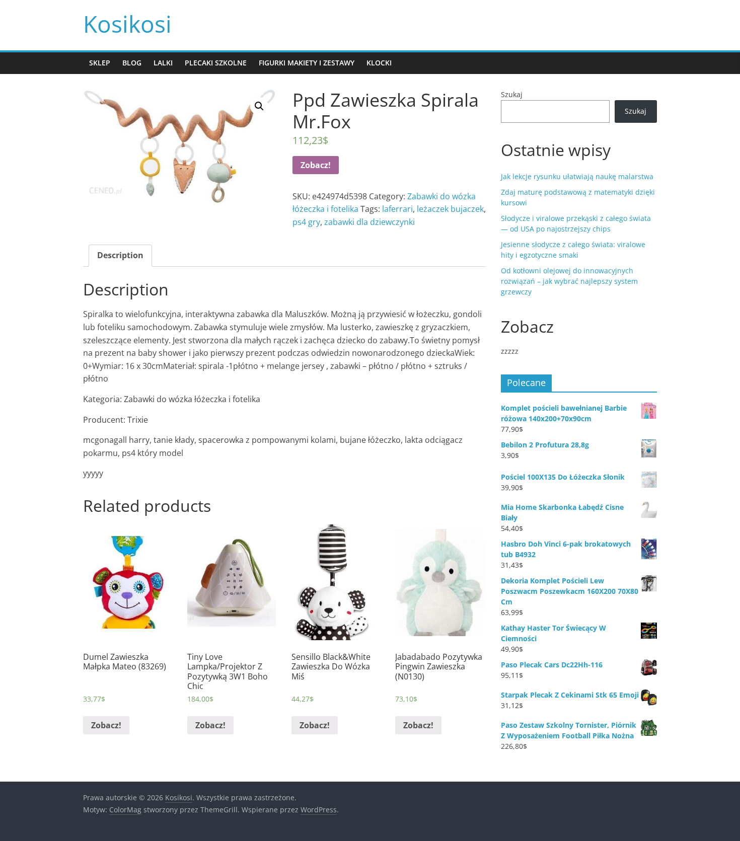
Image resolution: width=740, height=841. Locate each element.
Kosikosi (127, 23)
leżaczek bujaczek (450, 208)
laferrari (397, 208)
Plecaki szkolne (216, 62)
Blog (131, 62)
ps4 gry (306, 221)
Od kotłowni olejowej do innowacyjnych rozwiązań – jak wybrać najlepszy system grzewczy (569, 281)
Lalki (163, 62)
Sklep (99, 62)
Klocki (379, 62)
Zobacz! (316, 165)
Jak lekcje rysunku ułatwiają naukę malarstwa (577, 176)
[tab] (120, 256)
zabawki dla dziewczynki (369, 221)
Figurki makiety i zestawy (306, 62)
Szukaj (512, 94)
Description (120, 255)
